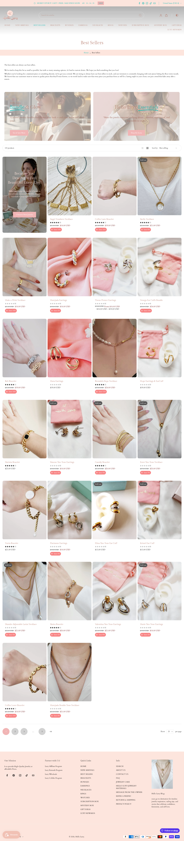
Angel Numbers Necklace (61, 219)
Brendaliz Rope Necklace (106, 381)
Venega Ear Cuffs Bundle (151, 300)
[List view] (142, 148)
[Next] (51, 732)
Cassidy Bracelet (102, 462)
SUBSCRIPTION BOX (140, 25)
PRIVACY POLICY (123, 804)
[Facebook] (139, 3)
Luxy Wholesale (51, 774)
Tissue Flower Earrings (105, 300)
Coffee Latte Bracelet (104, 219)
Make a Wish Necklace (15, 300)
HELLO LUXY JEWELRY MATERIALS (126, 787)
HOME (7, 25)
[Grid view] (147, 148)
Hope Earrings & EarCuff (151, 381)
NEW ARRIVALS (22, 25)
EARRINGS (82, 25)
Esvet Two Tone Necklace (151, 462)
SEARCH (119, 766)
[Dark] (176, 15)
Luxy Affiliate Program (53, 766)
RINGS (110, 25)
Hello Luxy (79, 836)
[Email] (154, 3)
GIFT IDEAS (176, 25)
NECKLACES (97, 25)
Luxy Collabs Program (53, 778)
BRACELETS (55, 25)
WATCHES (122, 25)
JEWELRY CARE (123, 782)
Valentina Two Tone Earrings (108, 624)
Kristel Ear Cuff (147, 543)
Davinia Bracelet (12, 462)
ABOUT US (120, 770)
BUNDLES (69, 25)
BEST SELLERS (39, 25)
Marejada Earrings (58, 300)
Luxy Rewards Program (53, 770)
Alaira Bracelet (56, 624)
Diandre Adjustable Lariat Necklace (21, 624)
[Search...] (140, 15)
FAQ (118, 778)
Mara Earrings (56, 381)
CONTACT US (122, 774)
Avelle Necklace (147, 219)
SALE (101, 3)
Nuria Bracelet (11, 543)
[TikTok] (151, 3)
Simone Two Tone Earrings (62, 462)
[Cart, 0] (166, 15)
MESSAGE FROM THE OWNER (129, 792)
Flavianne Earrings (58, 543)
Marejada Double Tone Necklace (64, 705)
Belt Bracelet (10, 381)
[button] (20, 761)
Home (86, 52)
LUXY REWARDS (174, 30)
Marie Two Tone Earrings (151, 624)
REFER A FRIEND (123, 796)
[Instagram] (147, 3)
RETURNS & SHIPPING (125, 800)
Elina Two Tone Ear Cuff (106, 543)
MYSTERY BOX (160, 25)
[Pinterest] (143, 3)
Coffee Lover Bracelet (14, 705)
